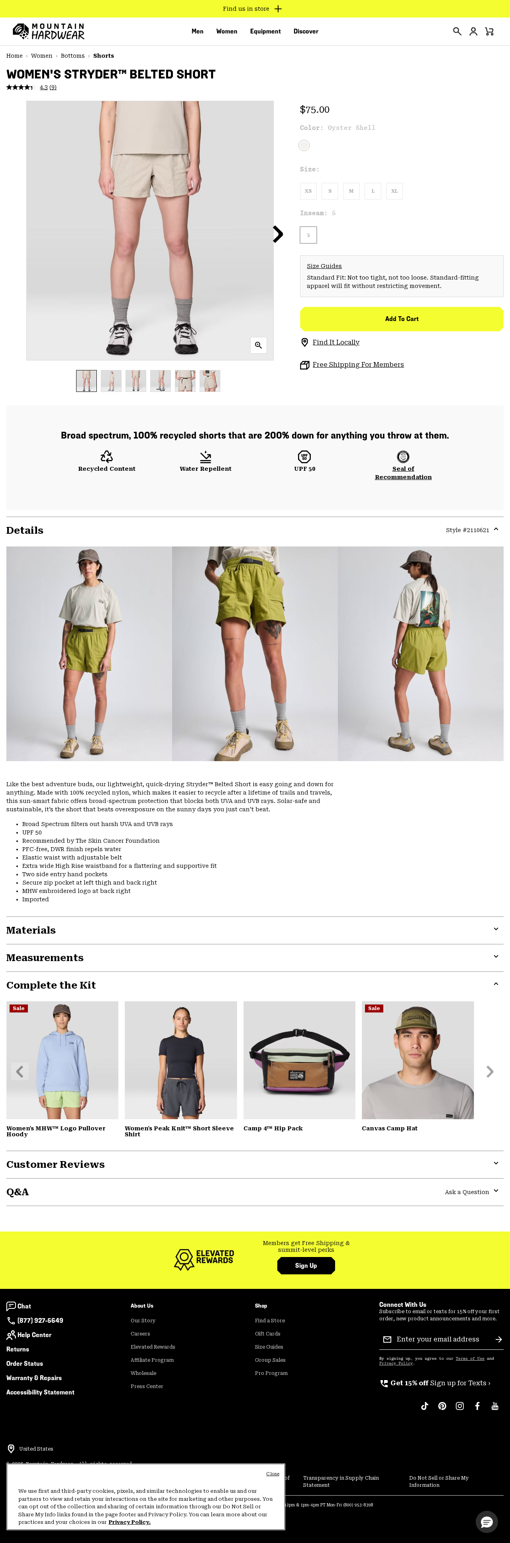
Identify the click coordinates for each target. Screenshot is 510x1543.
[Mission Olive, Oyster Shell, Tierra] (418, 1060)
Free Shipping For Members (358, 364)
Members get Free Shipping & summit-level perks (306, 1246)
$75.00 (315, 109)
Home (14, 56)
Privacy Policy (396, 1363)
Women (42, 56)
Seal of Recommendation (403, 473)
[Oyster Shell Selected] (304, 145)
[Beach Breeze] (62, 1060)
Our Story (143, 1321)
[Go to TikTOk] (425, 1410)
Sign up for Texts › (434, 1383)
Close (272, 1473)
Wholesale (143, 1373)
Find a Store (270, 1321)
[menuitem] (197, 31)
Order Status (24, 1363)
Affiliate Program (152, 1360)
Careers (140, 1334)
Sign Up (306, 1265)
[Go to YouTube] (495, 1410)
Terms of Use (470, 1359)
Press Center (147, 1386)
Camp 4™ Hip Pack (273, 1128)
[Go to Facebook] (477, 1410)
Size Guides (324, 266)
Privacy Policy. (130, 1522)
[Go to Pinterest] (442, 1410)
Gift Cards (267, 1334)
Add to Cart (402, 319)
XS (308, 191)
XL (394, 191)
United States (36, 1449)
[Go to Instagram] (460, 1410)
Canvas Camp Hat (390, 1128)
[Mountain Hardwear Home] (48, 31)
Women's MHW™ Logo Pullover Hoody (56, 1131)
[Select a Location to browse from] (11, 1449)
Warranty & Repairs (34, 1378)
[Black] (181, 1060)
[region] (145, 1496)
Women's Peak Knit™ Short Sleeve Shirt (179, 1131)
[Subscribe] (499, 1339)
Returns (17, 1349)
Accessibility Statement (40, 1392)
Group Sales (270, 1360)
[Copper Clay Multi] (299, 1060)
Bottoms (73, 56)
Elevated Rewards (153, 1347)
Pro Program (271, 1373)
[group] (306, 1247)
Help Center (34, 1335)
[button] (278, 234)
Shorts (103, 56)
